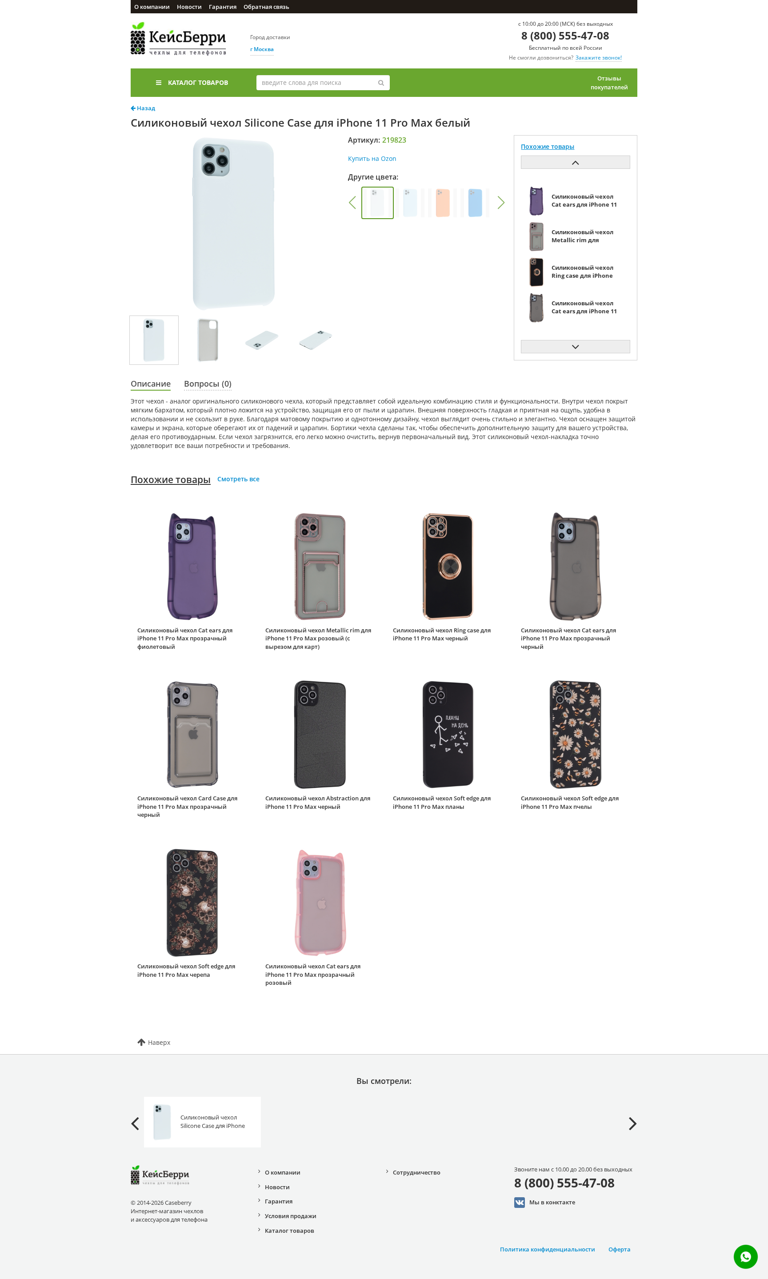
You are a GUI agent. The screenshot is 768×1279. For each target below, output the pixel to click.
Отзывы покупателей (609, 82)
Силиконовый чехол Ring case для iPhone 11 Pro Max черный (442, 634)
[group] (377, 203)
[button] (352, 202)
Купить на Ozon (372, 158)
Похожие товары (171, 479)
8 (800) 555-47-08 (565, 35)
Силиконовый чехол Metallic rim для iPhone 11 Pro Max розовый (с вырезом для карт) (318, 638)
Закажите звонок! (599, 57)
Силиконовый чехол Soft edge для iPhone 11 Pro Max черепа (186, 970)
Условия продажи (290, 1216)
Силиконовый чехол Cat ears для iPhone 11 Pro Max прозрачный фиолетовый (184, 638)
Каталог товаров (198, 82)
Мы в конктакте (552, 1202)
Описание (151, 383)
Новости (189, 7)
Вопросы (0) (208, 383)
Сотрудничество (416, 1172)
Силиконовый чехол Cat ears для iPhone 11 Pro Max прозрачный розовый (312, 974)
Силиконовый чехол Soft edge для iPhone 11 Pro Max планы (442, 802)
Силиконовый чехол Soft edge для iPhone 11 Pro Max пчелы (570, 802)
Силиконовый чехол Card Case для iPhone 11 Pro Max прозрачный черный (187, 806)
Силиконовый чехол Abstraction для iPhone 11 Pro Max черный (317, 802)
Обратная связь (266, 7)
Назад (145, 108)
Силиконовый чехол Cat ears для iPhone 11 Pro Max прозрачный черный (568, 638)
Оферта (619, 1249)
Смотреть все (238, 479)
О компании (152, 7)
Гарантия (222, 7)
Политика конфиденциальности (547, 1249)
